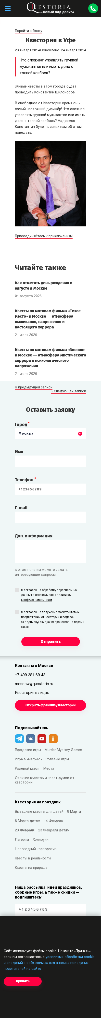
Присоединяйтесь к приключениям (44, 236)
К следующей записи (68, 391)
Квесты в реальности (33, 858)
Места (48, 769)
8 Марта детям (27, 821)
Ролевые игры (57, 759)
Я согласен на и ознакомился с (49, 595)
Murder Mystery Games (63, 750)
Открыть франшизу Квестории (50, 705)
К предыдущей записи (33, 387)
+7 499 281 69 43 (30, 675)
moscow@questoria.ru (34, 684)
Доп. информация (33, 536)
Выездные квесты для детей (39, 812)
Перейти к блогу (28, 31)
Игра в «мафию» (28, 759)
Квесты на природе (31, 868)
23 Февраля (25, 830)
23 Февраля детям (53, 830)
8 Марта (74, 812)
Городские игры (28, 750)
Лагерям (22, 840)
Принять (22, 981)
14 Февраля (53, 821)
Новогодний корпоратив (36, 849)
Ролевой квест (27, 769)
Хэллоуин (41, 840)
